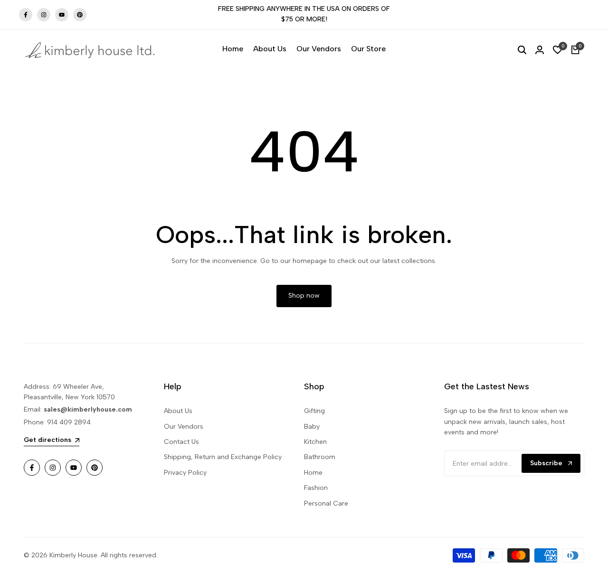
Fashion (316, 488)
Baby (312, 427)
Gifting (314, 411)
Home (313, 473)
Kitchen (315, 442)
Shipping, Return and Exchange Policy (223, 457)
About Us (178, 411)
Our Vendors (183, 427)
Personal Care (326, 503)
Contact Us (181, 442)
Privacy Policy (185, 473)
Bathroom (319, 457)
